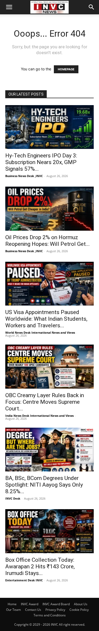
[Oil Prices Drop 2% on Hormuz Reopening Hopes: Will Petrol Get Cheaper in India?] (49, 208)
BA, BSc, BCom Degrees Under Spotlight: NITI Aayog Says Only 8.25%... (44, 485)
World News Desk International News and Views (40, 332)
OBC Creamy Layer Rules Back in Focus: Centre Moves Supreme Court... (44, 402)
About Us (80, 604)
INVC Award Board (56, 604)
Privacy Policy (55, 609)
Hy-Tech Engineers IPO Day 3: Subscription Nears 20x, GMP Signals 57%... (41, 162)
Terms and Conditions (50, 615)
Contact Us (33, 609)
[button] (9, 7)
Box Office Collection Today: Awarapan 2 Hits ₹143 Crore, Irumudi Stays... (40, 566)
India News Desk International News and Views (39, 416)
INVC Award (29, 604)
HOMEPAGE (66, 69)
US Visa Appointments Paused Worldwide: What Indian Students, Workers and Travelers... (46, 319)
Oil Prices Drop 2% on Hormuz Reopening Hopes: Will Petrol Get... (47, 240)
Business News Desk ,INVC (24, 176)
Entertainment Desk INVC (24, 580)
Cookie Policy (79, 609)
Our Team (13, 609)
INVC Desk (12, 498)
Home (12, 604)
